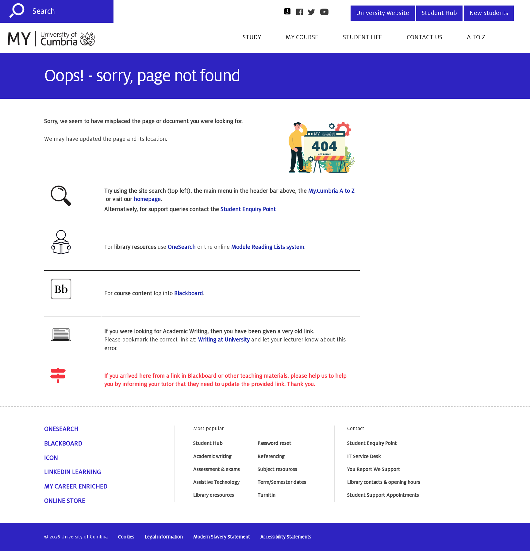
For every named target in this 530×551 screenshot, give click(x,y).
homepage (147, 199)
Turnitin (266, 495)
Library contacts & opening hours (383, 482)
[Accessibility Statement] (289, 11)
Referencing (271, 456)
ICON (51, 458)
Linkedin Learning (72, 472)
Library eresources (213, 495)
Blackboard (188, 293)
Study (252, 37)
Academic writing (212, 456)
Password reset (274, 443)
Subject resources (277, 469)
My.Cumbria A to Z (331, 191)
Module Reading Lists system (267, 247)
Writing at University (224, 340)
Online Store (64, 501)
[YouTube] (326, 12)
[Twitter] (313, 12)
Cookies (126, 537)
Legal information (164, 537)
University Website (382, 13)
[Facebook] (301, 12)
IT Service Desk (364, 456)
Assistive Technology (216, 482)
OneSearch (182, 247)
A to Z (476, 37)
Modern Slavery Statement (221, 537)
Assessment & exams (216, 469)
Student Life (362, 37)
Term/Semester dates (282, 482)
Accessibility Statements (285, 537)
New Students (489, 13)
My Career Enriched (75, 486)
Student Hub (439, 13)
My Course (302, 37)
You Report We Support (373, 469)
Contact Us (424, 37)
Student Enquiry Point (248, 209)
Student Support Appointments (383, 495)
